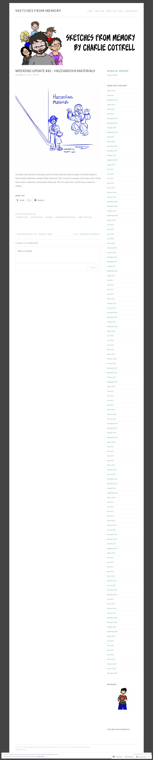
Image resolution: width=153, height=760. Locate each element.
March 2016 (111, 354)
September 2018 (112, 215)
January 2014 (111, 474)
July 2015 (110, 391)
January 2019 (111, 197)
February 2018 (112, 248)
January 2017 (111, 308)
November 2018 (112, 206)
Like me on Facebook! (118, 729)
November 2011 (112, 595)
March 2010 (111, 659)
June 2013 (110, 507)
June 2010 (110, 645)
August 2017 (111, 276)
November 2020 (112, 123)
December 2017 (112, 257)
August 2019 (111, 165)
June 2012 (110, 562)
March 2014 (111, 465)
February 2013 (112, 525)
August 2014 (111, 442)
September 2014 (112, 437)
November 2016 (112, 317)
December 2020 (112, 118)
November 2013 (112, 484)
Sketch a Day (30, 214)
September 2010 (112, 631)
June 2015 (110, 396)
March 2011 (111, 604)
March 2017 (111, 299)
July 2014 (110, 447)
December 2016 (112, 312)
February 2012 (112, 581)
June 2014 (110, 451)
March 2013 (111, 520)
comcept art (22, 217)
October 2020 (111, 128)
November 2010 (112, 622)
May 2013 (110, 511)
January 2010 (111, 668)
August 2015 (111, 386)
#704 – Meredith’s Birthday (87, 234)
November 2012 (112, 539)
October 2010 (111, 627)
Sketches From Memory (38, 11)
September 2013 (112, 493)
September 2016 (112, 326)
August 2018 (111, 220)
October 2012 (111, 544)
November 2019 (112, 151)
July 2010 (110, 641)
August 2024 (111, 104)
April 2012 (110, 571)
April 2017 (110, 294)
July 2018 (110, 225)
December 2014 (112, 423)
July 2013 (110, 502)
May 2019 (110, 178)
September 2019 (112, 160)
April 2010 (110, 655)
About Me (99, 11)
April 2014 (110, 460)
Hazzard (49, 217)
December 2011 (112, 590)
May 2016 (110, 345)
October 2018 (111, 211)
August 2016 (111, 331)
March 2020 (111, 141)
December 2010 (112, 618)
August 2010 (111, 636)
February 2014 (112, 470)
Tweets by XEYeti (112, 75)
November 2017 (112, 262)
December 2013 (112, 479)
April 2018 (110, 239)
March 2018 (111, 243)
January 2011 (111, 613)
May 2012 (110, 567)
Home (90, 11)
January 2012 (111, 585)
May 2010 (110, 650)
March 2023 (111, 109)
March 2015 (111, 410)
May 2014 (110, 456)
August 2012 (111, 553)
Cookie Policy (40, 756)
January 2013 (111, 530)
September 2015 (112, 382)
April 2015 (110, 405)
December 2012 (112, 534)
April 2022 (110, 114)
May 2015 (110, 400)
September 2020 (112, 132)
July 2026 (110, 95)
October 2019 (111, 155)
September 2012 (112, 548)
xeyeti (36, 75)
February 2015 (112, 414)
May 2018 (110, 234)
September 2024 (112, 100)
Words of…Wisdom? (118, 71)
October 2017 (111, 266)
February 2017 (112, 303)
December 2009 (112, 673)
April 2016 (110, 349)
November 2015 (112, 373)
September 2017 (112, 271)
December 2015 (112, 368)
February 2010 (112, 664)
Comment (93, 267)
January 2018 (111, 252)
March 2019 (111, 188)
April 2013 (110, 516)
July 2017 (110, 280)
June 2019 (110, 174)
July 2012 (110, 558)
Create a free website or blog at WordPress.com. (37, 747)
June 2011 (110, 599)
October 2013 (111, 488)
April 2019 (110, 183)
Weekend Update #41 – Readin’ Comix (34, 234)
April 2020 (110, 137)
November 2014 (112, 428)
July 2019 (110, 169)
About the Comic (114, 11)
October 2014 (111, 433)
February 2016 (112, 359)
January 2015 (111, 419)
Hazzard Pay (131, 11)
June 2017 (110, 285)
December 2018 (112, 202)
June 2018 (110, 229)
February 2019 (112, 192)
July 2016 (110, 336)
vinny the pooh (85, 217)
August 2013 (111, 497)
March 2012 (111, 576)
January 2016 (111, 363)
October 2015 (111, 377)
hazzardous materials (65, 217)
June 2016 (110, 340)
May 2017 (110, 289)
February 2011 (112, 608)
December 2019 (112, 146)
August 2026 (111, 91)
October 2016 (111, 322)
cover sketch (37, 217)
